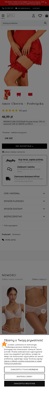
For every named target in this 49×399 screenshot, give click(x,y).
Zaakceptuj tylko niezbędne (24, 369)
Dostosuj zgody (24, 377)
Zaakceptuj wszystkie (24, 384)
